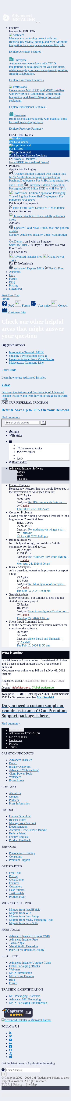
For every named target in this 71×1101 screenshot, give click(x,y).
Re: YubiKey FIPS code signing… (48, 556)
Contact (13, 796)
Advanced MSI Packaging (25, 999)
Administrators (21, 687)
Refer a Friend (17, 833)
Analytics (14, 271)
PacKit (13, 763)
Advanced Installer (20, 759)
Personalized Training (22, 853)
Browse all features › (24, 158)
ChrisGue (26, 532)
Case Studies (16, 889)
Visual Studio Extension (23, 946)
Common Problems (20, 512)
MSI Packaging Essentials (24, 996)
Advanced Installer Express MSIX (29, 936)
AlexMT (25, 642)
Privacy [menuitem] (13, 743)
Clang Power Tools (20, 773)
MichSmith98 (45, 697)
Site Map (31, 1084)
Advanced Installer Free (23, 939)
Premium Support (19, 860)
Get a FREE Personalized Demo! (29, 162)
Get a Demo (16, 879)
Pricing (13, 285)
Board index (16, 730)
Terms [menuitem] (12, 747)
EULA (6, 1084)
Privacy (17, 1084)
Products (14, 165)
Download (15, 288)
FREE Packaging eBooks (24, 966)
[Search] (43, 423)
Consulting (15, 856)
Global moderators (42, 687)
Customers (15, 886)
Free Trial (15, 872)
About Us (15, 793)
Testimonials (16, 893)
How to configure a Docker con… (48, 611)
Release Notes (17, 819)
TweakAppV (17, 942)
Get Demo (15, 241)
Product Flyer (17, 896)
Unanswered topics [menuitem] (30, 448)
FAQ (20, 458)
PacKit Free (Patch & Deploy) (27, 949)
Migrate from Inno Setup (24, 916)
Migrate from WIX (20, 913)
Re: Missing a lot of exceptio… (47, 584)
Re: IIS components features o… (47, 502)
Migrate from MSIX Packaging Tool (31, 919)
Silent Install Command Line (26, 621)
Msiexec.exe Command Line (26, 362)
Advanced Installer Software (26, 468)
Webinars (14, 969)
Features (14, 27)
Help (12, 275)
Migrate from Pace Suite (23, 923)
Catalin (24, 505)
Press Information (19, 803)
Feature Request (18, 836)
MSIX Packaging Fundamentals (28, 1002)
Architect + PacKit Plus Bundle (28, 830)
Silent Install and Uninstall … (45, 638)
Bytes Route (16, 780)
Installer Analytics (19, 567)
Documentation (18, 826)
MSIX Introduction (20, 972)
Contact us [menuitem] (15, 740)
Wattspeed (15, 777)
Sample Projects (18, 594)
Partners (14, 800)
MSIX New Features (21, 976)
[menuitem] (14, 431)
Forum (13, 278)
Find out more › (11, 417)
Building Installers (20, 539)
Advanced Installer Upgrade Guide (30, 962)
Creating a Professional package (28, 355)
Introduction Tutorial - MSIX (26, 352)
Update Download (20, 816)
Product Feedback (20, 840)
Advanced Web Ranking (24, 770)
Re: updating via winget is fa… (47, 529)
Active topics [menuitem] (27, 451)
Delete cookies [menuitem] (18, 736)
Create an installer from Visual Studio (31, 359)
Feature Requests (19, 485)
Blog (12, 282)
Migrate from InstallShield (24, 909)
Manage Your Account (22, 823)
